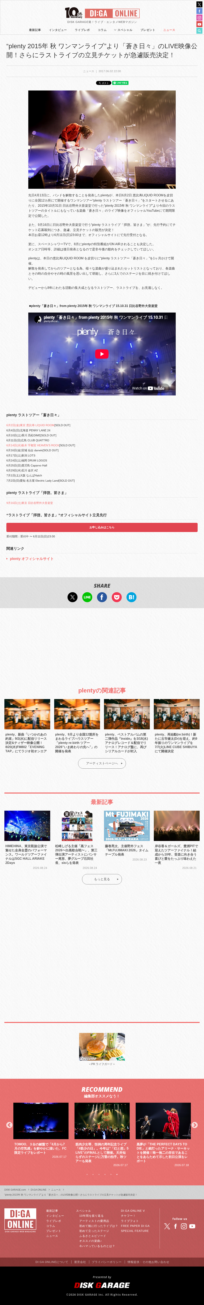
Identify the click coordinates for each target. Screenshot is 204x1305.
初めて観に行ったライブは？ (98, 1225)
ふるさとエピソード (92, 1235)
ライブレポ (82, 29)
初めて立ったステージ (94, 1230)
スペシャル (125, 29)
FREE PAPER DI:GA (135, 1225)
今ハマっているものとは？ (97, 1246)
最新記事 (35, 29)
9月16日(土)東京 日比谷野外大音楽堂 (29, 502)
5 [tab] (111, 1174)
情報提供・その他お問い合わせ (148, 1262)
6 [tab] (117, 1174)
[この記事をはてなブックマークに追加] (131, 599)
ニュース (169, 29)
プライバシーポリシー (107, 1262)
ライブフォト (130, 1220)
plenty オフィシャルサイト (32, 559)
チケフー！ (128, 1215)
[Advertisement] (102, 644)
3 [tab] (99, 1174)
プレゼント (147, 29)
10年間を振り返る (91, 1215)
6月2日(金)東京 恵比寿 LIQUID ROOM (30, 425)
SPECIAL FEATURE (135, 1230)
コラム (102, 29)
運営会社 (80, 1262)
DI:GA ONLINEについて (51, 1262)
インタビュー (58, 29)
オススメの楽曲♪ (90, 1240)
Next (195, 1125)
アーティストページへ (102, 763)
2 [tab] (93, 1174)
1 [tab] (87, 1174)
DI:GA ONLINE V (133, 1210)
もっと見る (102, 879)
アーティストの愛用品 (94, 1220)
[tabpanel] (41, 1135)
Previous (9, 1125)
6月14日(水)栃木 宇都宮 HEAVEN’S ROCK (32, 445)
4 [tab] (105, 1174)
